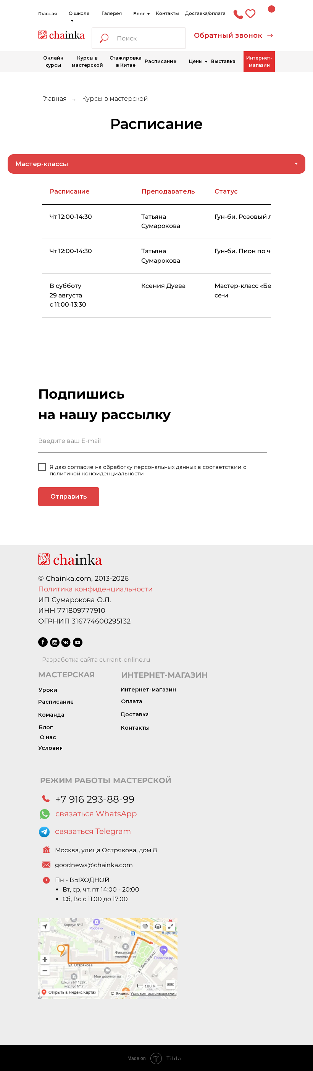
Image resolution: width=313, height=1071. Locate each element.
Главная (47, 13)
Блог (139, 13)
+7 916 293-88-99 (94, 799)
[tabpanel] (156, 271)
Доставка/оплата (205, 13)
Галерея (112, 13)
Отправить (68, 496)
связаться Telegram (93, 831)
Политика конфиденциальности (95, 589)
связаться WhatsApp (96, 813)
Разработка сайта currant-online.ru (96, 659)
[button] (233, 36)
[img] (61, 35)
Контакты (167, 13)
